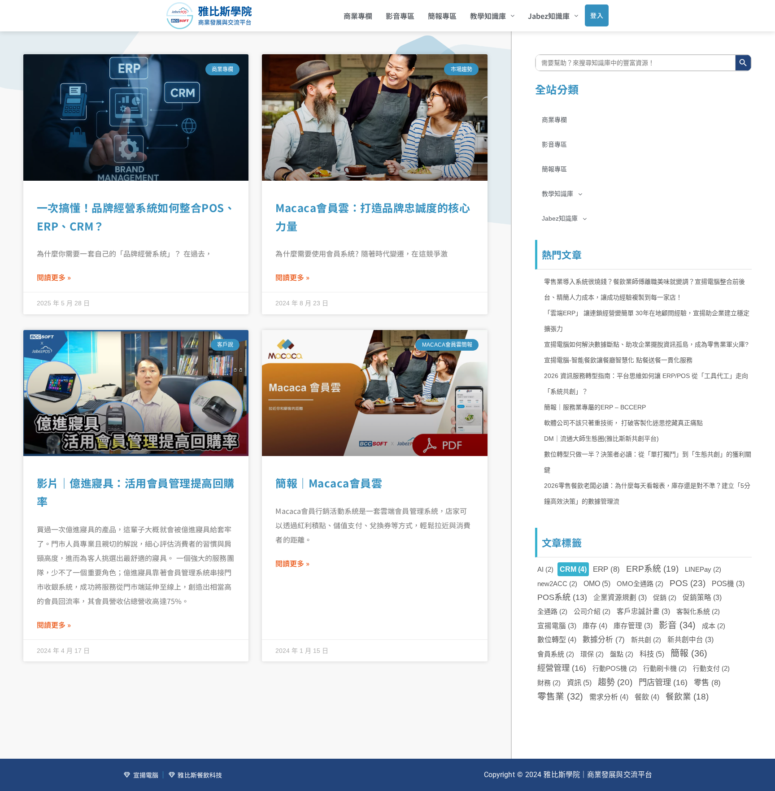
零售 (707, 682)
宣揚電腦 (556, 626)
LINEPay (703, 569)
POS (687, 583)
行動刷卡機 (665, 668)
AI (545, 569)
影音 (677, 625)
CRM (573, 569)
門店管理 (663, 682)
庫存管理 (633, 626)
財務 (549, 683)
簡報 (689, 653)
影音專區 (400, 15)
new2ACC (557, 583)
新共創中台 (690, 639)
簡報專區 (442, 15)
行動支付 (711, 668)
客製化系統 (698, 611)
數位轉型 (556, 639)
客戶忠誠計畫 (643, 611)
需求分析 (608, 697)
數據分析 (604, 639)
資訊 (579, 682)
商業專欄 (358, 15)
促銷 (664, 597)
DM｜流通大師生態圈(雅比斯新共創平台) (601, 438)
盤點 (621, 654)
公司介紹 (592, 611)
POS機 (728, 583)
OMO (596, 583)
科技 (652, 654)
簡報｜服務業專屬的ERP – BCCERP (595, 407)
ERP (606, 569)
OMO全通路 (640, 583)
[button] (492, 16)
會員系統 (555, 654)
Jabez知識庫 (549, 15)
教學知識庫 (488, 15)
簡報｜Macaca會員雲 (328, 483)
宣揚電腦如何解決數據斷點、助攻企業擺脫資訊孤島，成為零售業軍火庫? (646, 344)
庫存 (595, 626)
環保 (592, 654)
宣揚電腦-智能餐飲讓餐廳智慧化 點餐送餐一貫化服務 (618, 360)
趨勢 (615, 682)
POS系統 (562, 597)
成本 (713, 626)
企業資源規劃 (620, 597)
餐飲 (647, 697)
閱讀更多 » (54, 277)
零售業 (560, 696)
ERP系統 (652, 569)
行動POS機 (614, 668)
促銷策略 (702, 597)
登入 (596, 15)
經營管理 (561, 668)
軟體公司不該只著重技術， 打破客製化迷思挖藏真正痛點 (623, 422)
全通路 (552, 611)
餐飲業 (687, 696)
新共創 (646, 639)
